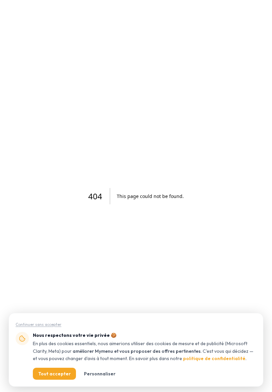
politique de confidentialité (214, 358)
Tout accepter (54, 374)
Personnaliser (99, 374)
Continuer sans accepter (38, 324)
